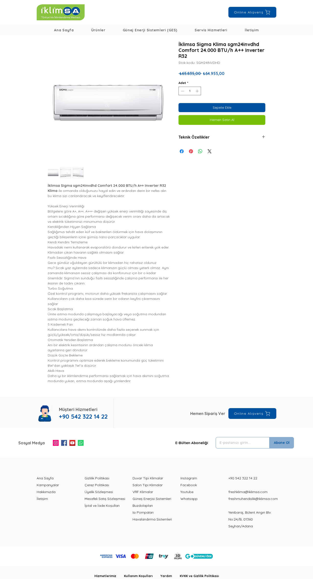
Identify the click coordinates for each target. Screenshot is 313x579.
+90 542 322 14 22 (242, 478)
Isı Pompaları (143, 512)
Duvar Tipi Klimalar (148, 478)
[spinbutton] (190, 91)
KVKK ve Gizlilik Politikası (199, 576)
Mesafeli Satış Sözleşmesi (105, 498)
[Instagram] (56, 443)
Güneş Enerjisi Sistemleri (152, 498)
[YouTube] (72, 443)
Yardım (170, 576)
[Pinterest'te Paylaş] (191, 151)
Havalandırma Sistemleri (152, 519)
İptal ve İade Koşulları (102, 505)
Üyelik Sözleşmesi (99, 492)
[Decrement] (182, 91)
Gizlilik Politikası (97, 478)
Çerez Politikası (97, 485)
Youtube (186, 492)
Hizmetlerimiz (109, 576)
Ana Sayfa (45, 478)
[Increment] (198, 91)
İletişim (42, 498)
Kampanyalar (48, 485)
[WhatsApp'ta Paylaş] (200, 151)
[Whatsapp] (81, 443)
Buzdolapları (143, 505)
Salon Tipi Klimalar (148, 485)
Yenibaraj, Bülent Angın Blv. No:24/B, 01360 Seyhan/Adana (249, 519)
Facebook (188, 485)
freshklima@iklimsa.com (248, 492)
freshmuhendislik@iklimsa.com (253, 498)
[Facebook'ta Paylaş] (182, 151)
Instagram (188, 478)
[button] (98, 30)
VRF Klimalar (143, 492)
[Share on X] (209, 151)
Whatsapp (189, 498)
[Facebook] (64, 443)
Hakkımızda (46, 492)
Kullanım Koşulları (142, 576)
